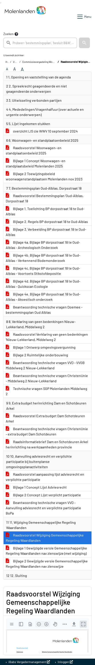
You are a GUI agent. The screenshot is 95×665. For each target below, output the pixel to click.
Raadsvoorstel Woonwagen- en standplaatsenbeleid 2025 (33, 150)
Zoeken (8, 34)
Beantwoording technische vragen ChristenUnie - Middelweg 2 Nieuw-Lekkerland (47, 378)
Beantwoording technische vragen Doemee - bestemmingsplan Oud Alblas (44, 309)
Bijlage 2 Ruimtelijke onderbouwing (40, 355)
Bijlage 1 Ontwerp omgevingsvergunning (44, 347)
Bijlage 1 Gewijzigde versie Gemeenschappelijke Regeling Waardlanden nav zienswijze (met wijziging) (46, 550)
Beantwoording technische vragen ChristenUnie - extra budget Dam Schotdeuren (47, 431)
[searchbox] (40, 43)
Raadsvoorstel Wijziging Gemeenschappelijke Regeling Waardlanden (45, 537)
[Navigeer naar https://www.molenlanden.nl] (25, 16)
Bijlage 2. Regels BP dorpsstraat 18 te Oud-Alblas (50, 221)
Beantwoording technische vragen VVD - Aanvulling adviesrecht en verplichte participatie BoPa (43, 507)
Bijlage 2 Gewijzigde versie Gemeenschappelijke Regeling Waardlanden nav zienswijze (47, 563)
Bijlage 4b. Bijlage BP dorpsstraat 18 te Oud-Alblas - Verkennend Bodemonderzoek (43, 258)
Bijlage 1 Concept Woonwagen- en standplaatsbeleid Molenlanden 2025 (35, 163)
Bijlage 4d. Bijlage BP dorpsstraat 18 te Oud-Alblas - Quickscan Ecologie (43, 283)
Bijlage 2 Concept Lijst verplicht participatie (46, 495)
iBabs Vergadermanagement (27, 662)
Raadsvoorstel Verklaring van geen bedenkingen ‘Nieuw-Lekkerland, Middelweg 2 (47, 337)
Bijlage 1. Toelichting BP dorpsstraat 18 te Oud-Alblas (45, 211)
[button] (84, 43)
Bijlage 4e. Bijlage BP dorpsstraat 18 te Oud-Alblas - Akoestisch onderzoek (43, 296)
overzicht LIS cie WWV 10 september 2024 (45, 131)
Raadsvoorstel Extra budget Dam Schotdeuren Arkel (45, 418)
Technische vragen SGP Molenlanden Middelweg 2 (46, 391)
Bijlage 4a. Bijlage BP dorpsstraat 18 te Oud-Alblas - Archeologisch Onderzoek (43, 245)
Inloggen (63, 662)
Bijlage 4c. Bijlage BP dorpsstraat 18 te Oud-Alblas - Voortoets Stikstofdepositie (43, 270)
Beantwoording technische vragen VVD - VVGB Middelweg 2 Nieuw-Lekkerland (45, 365)
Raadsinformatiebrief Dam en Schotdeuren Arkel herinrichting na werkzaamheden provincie (47, 444)
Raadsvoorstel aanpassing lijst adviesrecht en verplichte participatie (45, 477)
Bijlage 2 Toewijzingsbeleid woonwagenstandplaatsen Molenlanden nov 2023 (44, 176)
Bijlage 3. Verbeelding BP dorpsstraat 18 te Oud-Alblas (46, 232)
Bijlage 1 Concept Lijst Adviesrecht (39, 487)
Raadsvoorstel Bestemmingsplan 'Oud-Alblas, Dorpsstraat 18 (45, 198)
